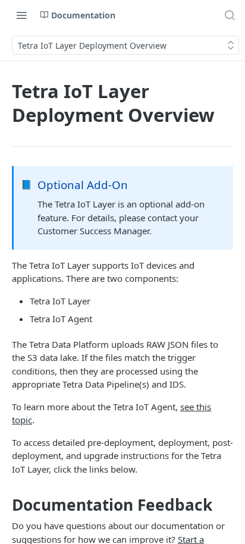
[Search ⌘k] (229, 14)
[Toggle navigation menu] (21, 14)
